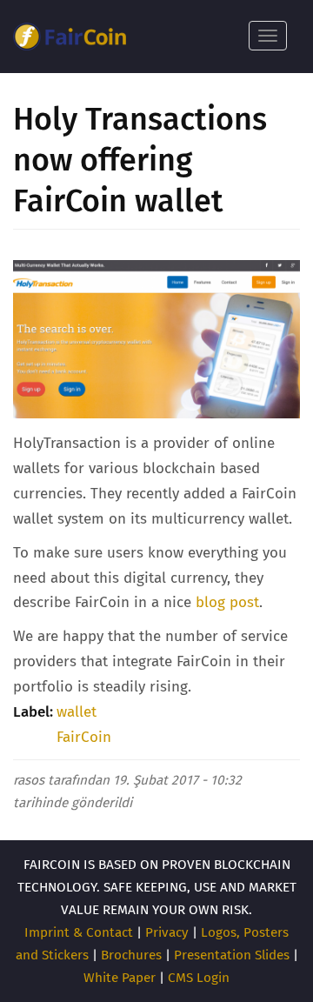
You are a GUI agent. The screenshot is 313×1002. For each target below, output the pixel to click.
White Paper (119, 977)
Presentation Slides (232, 955)
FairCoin (84, 737)
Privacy (167, 932)
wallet (77, 712)
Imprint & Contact (78, 932)
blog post (227, 602)
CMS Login (199, 977)
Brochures (131, 955)
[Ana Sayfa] (69, 36)
